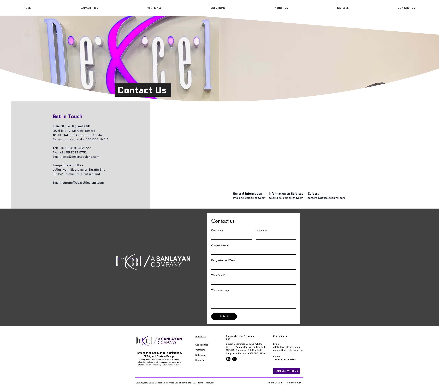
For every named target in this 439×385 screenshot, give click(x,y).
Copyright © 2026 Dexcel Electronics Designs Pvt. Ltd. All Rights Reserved (174, 382)
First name (217, 230)
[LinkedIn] (228, 359)
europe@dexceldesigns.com (83, 182)
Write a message (220, 290)
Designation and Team (223, 260)
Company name (220, 245)
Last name (261, 230)
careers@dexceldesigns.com (326, 198)
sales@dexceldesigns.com (286, 198)
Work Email (218, 275)
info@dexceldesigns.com (80, 156)
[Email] (234, 359)
